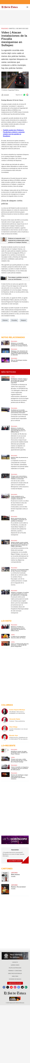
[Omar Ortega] (4, 728)
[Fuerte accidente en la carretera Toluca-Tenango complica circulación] (5, 504)
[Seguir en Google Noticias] (27, 94)
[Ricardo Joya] (4, 737)
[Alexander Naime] (4, 720)
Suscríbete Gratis (14, 861)
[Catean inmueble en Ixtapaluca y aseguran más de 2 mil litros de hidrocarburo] (5, 767)
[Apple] (22, 987)
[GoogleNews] (18, 987)
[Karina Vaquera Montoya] (4, 711)
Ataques (23, 320)
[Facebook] (4, 987)
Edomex (5, 320)
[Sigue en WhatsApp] (24, 94)
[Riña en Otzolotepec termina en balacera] (5, 360)
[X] (7, 987)
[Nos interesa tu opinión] (15, 956)
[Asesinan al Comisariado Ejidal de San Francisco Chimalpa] (5, 577)
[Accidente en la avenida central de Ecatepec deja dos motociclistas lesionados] (5, 415)
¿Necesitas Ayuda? (15, 983)
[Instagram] (15, 987)
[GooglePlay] (26, 987)
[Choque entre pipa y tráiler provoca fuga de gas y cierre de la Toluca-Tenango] (5, 759)
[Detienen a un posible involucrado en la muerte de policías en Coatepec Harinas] (5, 343)
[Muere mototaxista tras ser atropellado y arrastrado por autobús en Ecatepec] (5, 527)
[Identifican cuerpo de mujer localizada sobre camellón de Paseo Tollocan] (5, 752)
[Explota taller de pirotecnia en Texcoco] (5, 463)
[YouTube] (11, 987)
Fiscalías (14, 320)
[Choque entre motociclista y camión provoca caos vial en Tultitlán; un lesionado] (5, 483)
